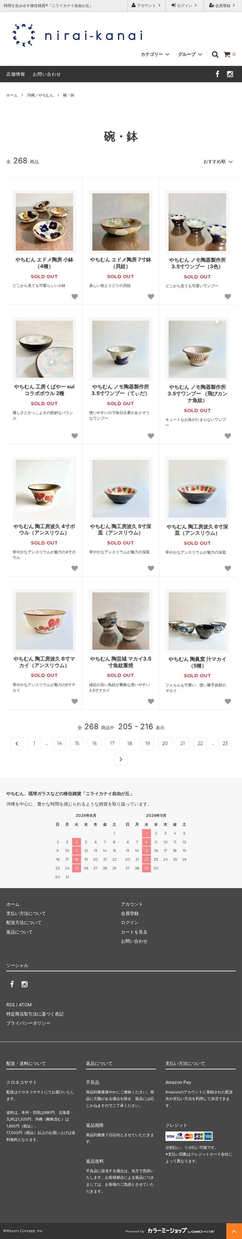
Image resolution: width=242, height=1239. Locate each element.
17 (112, 743)
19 (147, 743)
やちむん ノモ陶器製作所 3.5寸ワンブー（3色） (197, 263)
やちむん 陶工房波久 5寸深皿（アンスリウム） (120, 529)
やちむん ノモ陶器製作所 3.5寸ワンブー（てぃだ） (120, 389)
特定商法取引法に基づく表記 (35, 1013)
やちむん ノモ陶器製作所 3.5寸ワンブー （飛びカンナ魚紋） (198, 393)
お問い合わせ (47, 74)
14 (59, 743)
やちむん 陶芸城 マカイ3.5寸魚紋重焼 (120, 661)
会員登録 (222, 5)
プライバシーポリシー (28, 1023)
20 (165, 743)
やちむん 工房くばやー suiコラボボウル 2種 (44, 389)
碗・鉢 (68, 95)
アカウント (146, 5)
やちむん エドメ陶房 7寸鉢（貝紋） (120, 262)
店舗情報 (15, 74)
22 (200, 743)
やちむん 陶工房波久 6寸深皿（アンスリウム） (197, 529)
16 (94, 743)
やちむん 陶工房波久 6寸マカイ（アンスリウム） (44, 661)
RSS (10, 1004)
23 (225, 743)
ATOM (25, 1004)
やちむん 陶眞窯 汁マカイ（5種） (198, 662)
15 (77, 743)
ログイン (184, 5)
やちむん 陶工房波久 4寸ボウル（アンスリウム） (44, 529)
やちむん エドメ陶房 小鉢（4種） (44, 262)
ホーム (12, 95)
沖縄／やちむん (40, 95)
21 (183, 743)
